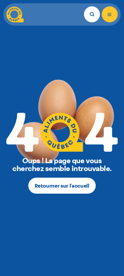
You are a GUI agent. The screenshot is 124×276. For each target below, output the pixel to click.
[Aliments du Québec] (14, 14)
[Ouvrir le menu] (110, 14)
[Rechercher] (92, 14)
